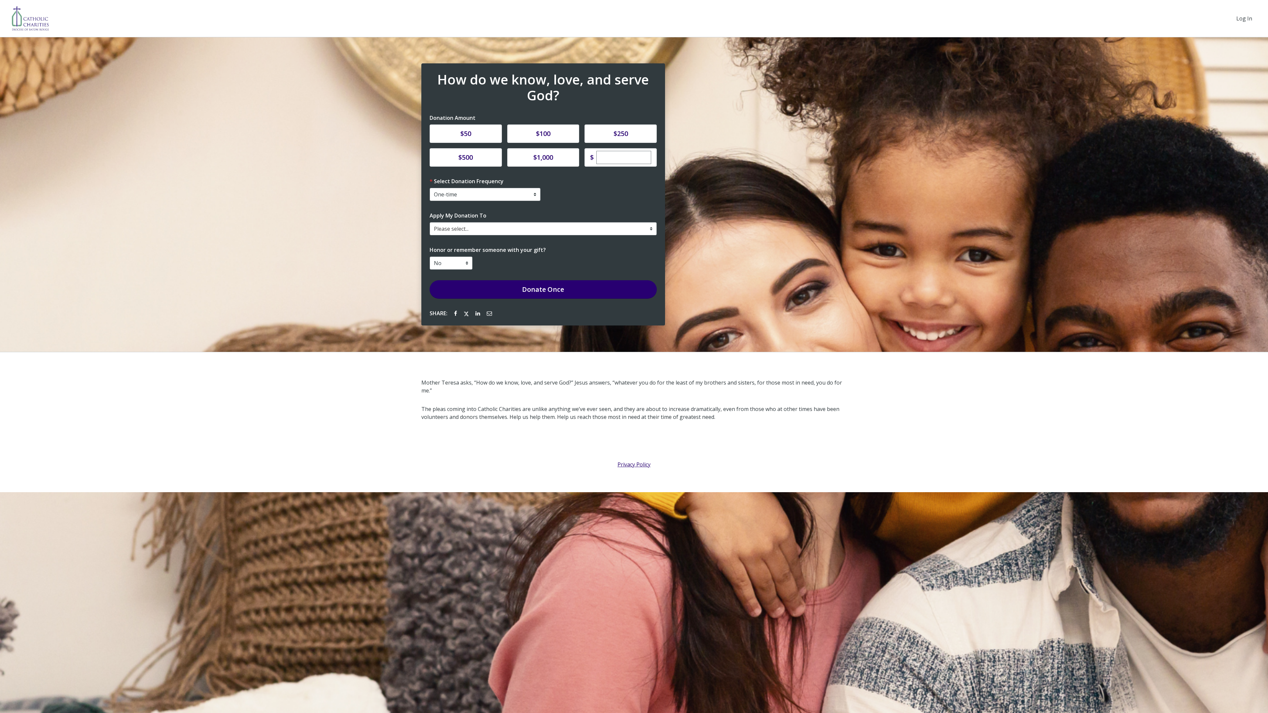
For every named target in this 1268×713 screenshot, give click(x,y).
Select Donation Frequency (469, 181)
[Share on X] (467, 313)
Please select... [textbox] (451, 228)
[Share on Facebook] (456, 313)
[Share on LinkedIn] (478, 313)
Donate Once (543, 289)
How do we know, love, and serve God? (543, 87)
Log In (1244, 18)
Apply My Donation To (458, 215)
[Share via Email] (489, 313)
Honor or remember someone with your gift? (488, 250)
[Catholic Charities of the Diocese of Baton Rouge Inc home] (30, 18)
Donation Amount (453, 117)
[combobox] (543, 228)
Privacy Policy (634, 464)
